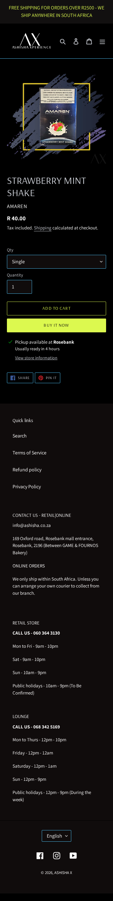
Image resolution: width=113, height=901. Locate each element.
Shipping (42, 228)
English (54, 836)
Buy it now (56, 325)
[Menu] (102, 41)
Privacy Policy (27, 486)
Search (20, 435)
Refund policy (27, 469)
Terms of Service (29, 452)
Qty (10, 250)
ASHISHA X (63, 872)
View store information (36, 358)
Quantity (15, 275)
